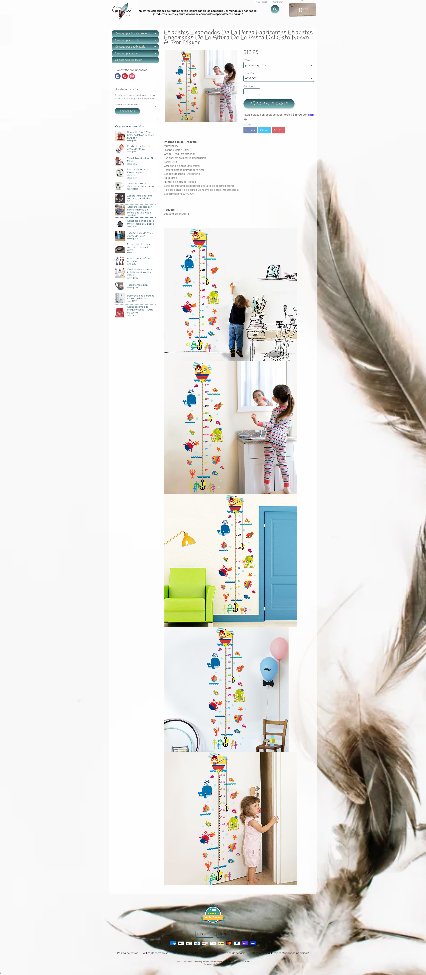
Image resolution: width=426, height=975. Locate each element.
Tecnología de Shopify (213, 964)
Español (203, 934)
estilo (246, 60)
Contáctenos (179, 953)
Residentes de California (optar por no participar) (279, 953)
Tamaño (248, 73)
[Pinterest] (125, 76)
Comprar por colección (128, 60)
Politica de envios (127, 953)
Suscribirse (127, 111)
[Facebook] (118, 76)
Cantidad (249, 86)
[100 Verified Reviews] (213, 929)
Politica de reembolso (155, 953)
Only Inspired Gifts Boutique (210, 961)
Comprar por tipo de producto (137, 34)
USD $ (222, 934)
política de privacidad (204, 953)
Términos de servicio (232, 953)
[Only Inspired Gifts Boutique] (121, 12)
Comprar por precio (137, 54)
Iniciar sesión (261, 2)
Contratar (278, 2)
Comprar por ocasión (137, 41)
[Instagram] (132, 76)
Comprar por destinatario (137, 47)
